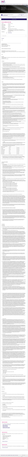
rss (25, 455)
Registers (11, 4)
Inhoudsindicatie (3, 29)
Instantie (3, 23)
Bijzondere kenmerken (4, 28)
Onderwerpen (3, 4)
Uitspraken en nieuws (7, 4)
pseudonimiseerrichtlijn (5, 15)
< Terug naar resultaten (14, 19)
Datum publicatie (3, 25)
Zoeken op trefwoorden (5, 425)
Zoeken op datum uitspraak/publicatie (7, 424)
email (26, 455)
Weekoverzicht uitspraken (5, 447)
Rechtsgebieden (3, 27)
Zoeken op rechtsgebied (5, 426)
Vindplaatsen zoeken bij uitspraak (6, 427)
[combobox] (14, 35)
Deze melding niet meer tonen (21, 15)
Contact (20, 4)
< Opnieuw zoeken (14, 17)
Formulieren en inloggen (25, 4)
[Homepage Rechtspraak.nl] (2, 1)
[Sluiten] (26, 15)
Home (1, 4)
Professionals (17, 4)
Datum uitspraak (3, 24)
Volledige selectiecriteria (4, 441)
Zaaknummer (3, 26)
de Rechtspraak (14, 4)
